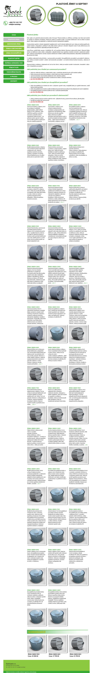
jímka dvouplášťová (13, 53)
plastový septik (13, 58)
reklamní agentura (25, 672)
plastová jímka (13, 39)
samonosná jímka (13, 44)
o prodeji (13, 76)
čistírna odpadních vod (14, 63)
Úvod (14, 35)
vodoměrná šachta (14, 72)
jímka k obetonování (14, 48)
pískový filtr (13, 67)
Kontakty (13, 81)
